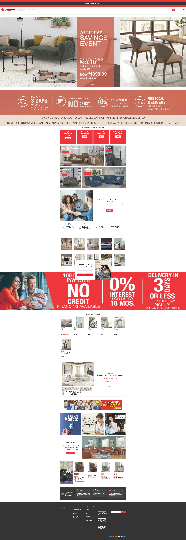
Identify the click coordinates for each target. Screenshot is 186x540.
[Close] (110, 261)
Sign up (84, 274)
